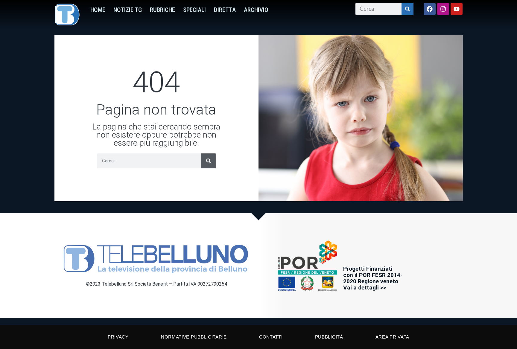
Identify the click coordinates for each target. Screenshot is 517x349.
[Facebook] (430, 9)
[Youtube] (457, 9)
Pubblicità (329, 336)
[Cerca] (407, 9)
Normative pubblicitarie (194, 336)
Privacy (118, 336)
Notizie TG (127, 9)
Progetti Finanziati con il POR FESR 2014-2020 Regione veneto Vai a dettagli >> (372, 278)
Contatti (271, 336)
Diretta (225, 9)
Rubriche (162, 9)
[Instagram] (443, 9)
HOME (97, 9)
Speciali (194, 9)
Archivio (256, 9)
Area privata (392, 336)
